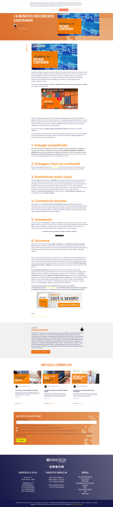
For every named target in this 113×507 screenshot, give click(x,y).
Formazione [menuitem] (85, 479)
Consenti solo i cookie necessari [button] (76, 9)
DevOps (21, 403)
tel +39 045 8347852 (27, 487)
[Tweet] (26, 46)
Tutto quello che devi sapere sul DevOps (26, 390)
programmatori (56, 167)
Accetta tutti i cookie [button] (63, 9)
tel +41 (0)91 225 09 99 (56, 482)
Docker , (20, 28)
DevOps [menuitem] (85, 485)
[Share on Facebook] (26, 45)
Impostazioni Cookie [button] (54, 9)
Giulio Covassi (20, 25)
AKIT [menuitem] (85, 487)
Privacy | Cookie (78, 504)
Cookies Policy (60, 6)
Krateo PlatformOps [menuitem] (85, 489)
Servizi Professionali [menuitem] (85, 477)
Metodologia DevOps (51, 287)
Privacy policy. (29, 435)
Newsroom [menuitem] (85, 493)
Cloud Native (24, 28)
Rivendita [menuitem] (85, 481)
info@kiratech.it (27, 483)
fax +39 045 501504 (28, 489)
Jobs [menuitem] (85, 491)
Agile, (50, 403)
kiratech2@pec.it (28, 485)
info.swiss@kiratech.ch (56, 485)
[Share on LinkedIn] (26, 48)
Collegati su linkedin (40, 352)
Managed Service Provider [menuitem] (85, 483)
